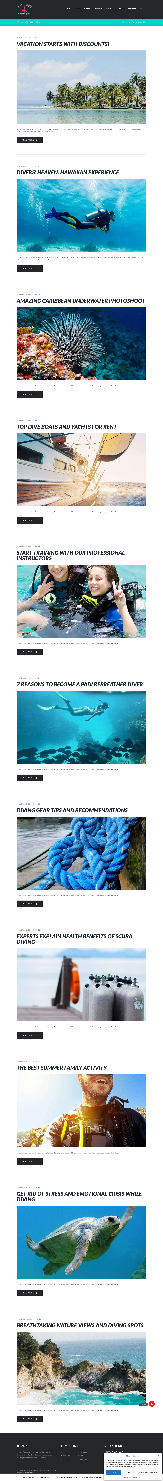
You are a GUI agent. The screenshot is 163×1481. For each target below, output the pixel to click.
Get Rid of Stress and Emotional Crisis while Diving (79, 1196)
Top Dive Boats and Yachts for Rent (67, 426)
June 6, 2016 (26, 38)
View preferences (148, 1472)
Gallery (66, 1459)
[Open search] (141, 8)
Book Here (84, 1459)
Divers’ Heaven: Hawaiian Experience (68, 172)
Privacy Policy (128, 1477)
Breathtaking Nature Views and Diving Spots (80, 1325)
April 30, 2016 (26, 804)
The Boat (83, 1452)
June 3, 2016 (26, 166)
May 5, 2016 (26, 678)
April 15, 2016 (26, 930)
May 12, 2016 (26, 546)
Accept (113, 1472)
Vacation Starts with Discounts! (63, 44)
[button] (158, 1456)
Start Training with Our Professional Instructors (71, 555)
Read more (28, 140)
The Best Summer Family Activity (62, 1067)
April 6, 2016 (26, 1187)
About (65, 1452)
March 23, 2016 (27, 1319)
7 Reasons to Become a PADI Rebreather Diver (80, 684)
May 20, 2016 (26, 420)
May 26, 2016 (26, 294)
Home (124, 22)
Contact (83, 1455)
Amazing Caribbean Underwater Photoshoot (81, 300)
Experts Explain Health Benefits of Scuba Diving (74, 939)
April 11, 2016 (26, 1061)
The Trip (66, 1455)
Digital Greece (29, 1472)
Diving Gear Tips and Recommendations (72, 810)
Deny (129, 1472)
